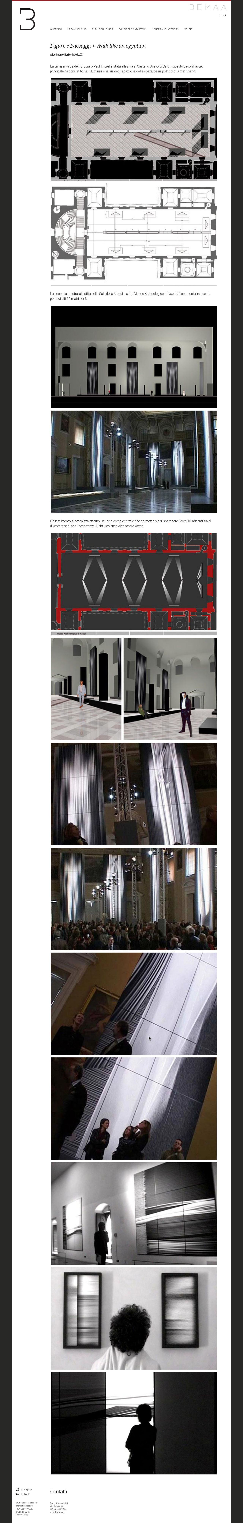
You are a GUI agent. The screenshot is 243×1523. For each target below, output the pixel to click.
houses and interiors (165, 29)
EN (224, 14)
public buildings (102, 29)
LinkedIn (25, 1494)
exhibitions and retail (132, 29)
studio (188, 29)
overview (56, 29)
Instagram (26, 1489)
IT (220, 14)
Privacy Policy (22, 1515)
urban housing (76, 29)
